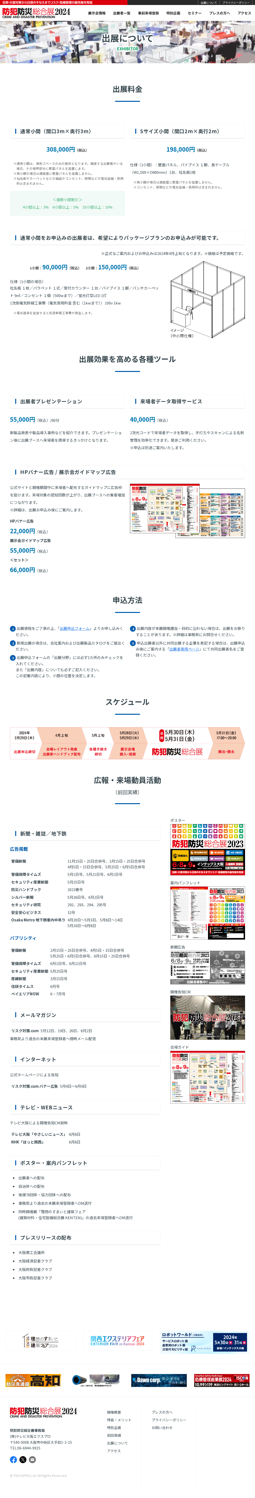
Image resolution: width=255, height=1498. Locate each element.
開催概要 (114, 1412)
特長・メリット (119, 1419)
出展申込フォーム (75, 628)
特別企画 (173, 12)
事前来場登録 (148, 12)
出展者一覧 (121, 12)
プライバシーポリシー (236, 2)
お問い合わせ (162, 1427)
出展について (209, 2)
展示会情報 (97, 12)
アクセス (244, 12)
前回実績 (114, 1435)
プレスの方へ (219, 12)
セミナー (195, 12)
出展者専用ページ (184, 649)
